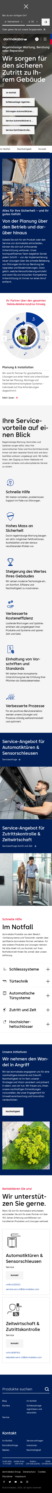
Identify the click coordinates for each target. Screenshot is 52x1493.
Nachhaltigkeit (24, 149)
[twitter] (10, 1482)
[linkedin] (21, 1482)
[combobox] (13, 22)
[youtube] (16, 1482)
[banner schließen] (26, 6)
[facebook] (4, 1482)
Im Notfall (5, 149)
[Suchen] (47, 1389)
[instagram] (27, 1482)
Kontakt (42, 149)
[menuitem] (15, 39)
